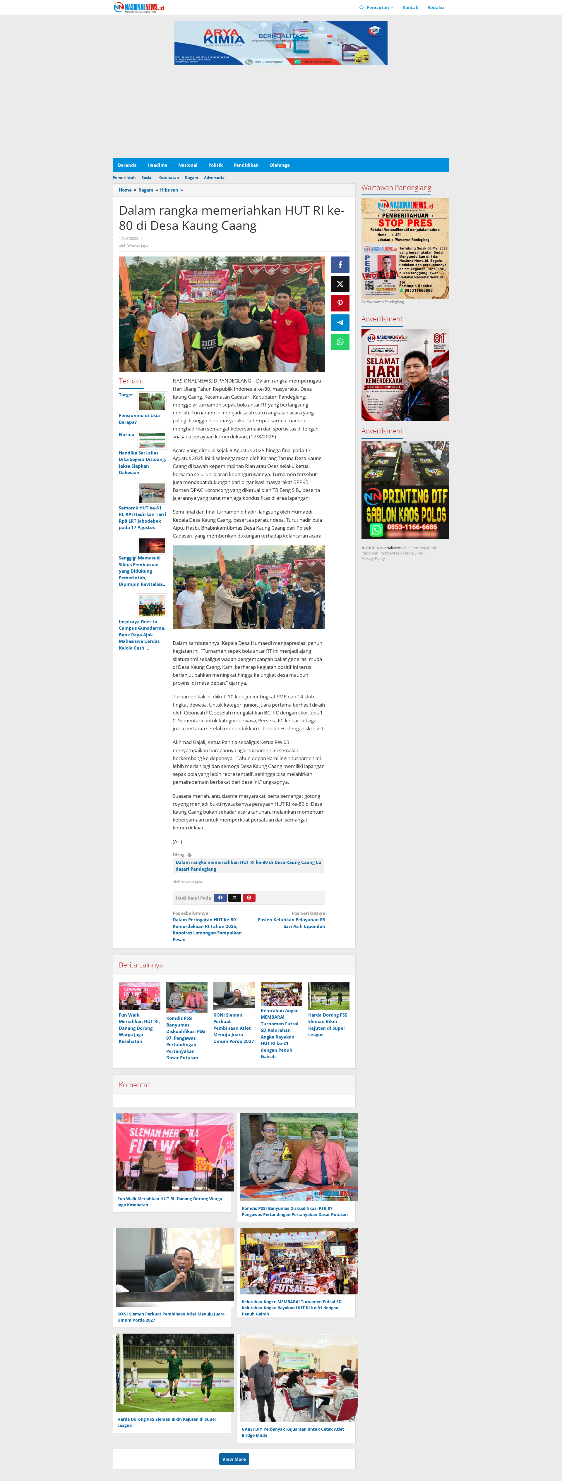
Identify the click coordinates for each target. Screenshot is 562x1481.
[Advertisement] (281, 114)
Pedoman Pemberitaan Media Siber (392, 553)
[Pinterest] (249, 898)
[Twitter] (234, 898)
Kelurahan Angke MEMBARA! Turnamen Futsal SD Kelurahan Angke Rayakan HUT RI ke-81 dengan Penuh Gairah (292, 1308)
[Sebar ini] (340, 264)
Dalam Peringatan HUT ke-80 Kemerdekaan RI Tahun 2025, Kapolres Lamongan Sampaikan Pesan (207, 926)
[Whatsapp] (340, 342)
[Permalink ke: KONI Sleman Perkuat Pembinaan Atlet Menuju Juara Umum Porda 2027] (234, 996)
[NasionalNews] (139, 7)
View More (234, 1459)
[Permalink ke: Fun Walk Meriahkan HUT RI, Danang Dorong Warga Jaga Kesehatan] (139, 996)
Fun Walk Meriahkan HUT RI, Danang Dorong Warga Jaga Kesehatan (139, 1028)
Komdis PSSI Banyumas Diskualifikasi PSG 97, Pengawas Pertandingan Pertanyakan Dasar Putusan (185, 1037)
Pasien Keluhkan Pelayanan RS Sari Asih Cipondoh (291, 919)
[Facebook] (220, 898)
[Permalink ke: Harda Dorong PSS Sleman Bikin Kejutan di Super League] (329, 996)
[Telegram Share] (340, 322)
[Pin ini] (340, 303)
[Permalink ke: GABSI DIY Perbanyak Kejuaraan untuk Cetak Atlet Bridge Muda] (297, 1377)
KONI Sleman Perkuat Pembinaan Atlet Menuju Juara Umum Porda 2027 (233, 1028)
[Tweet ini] (340, 284)
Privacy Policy (373, 558)
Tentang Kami (424, 547)
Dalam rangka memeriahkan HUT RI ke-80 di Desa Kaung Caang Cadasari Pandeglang (248, 865)
